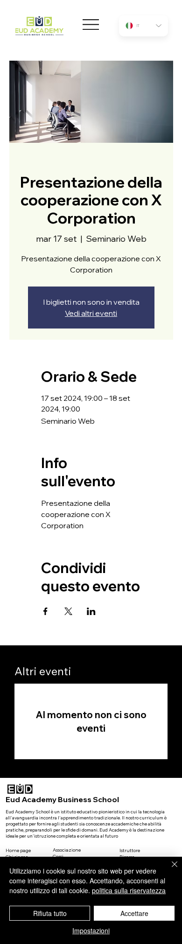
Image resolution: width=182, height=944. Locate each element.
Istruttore (129, 850)
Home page (18, 850)
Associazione (67, 850)
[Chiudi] (169, 870)
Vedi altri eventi (91, 313)
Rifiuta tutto (50, 913)
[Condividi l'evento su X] (68, 611)
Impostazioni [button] (91, 930)
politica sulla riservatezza (129, 890)
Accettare (134, 913)
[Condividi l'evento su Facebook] (45, 611)
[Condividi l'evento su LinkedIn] (91, 611)
